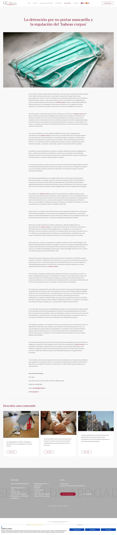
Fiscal (13, 490)
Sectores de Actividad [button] (46, 3)
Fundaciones (39, 490)
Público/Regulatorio (42, 496)
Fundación (58, 3)
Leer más (11, 452)
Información (107, 3)
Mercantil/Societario (42, 494)
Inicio (29, 3)
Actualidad (67, 3)
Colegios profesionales (20, 484)
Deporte (37, 488)
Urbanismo (15, 498)
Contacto (75, 3)
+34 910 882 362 (87, 494)
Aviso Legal (64, 484)
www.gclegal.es (34, 392)
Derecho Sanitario (18, 488)
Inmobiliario (15, 492)
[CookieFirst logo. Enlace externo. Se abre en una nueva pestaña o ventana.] (1, 527)
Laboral (37, 492)
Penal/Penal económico (20, 496)
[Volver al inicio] (10, 3)
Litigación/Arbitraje (18, 494)
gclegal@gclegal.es (39, 388)
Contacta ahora (69, 494)
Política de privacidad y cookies (72, 486)
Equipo (35, 3)
